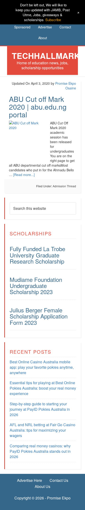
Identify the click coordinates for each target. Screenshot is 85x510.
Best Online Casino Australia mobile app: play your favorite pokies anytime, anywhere (42, 367)
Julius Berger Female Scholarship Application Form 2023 (39, 316)
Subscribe (53, 19)
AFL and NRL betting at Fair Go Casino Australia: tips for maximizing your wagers (42, 430)
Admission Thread (64, 186)
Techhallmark (46, 55)
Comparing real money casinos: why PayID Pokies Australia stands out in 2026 (40, 451)
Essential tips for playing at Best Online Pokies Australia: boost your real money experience (43, 388)
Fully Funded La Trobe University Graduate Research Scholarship (37, 255)
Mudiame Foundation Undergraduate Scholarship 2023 (36, 285)
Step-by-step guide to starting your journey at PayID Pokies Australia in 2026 (40, 409)
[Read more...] (24, 174)
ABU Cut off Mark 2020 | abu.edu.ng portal (38, 106)
